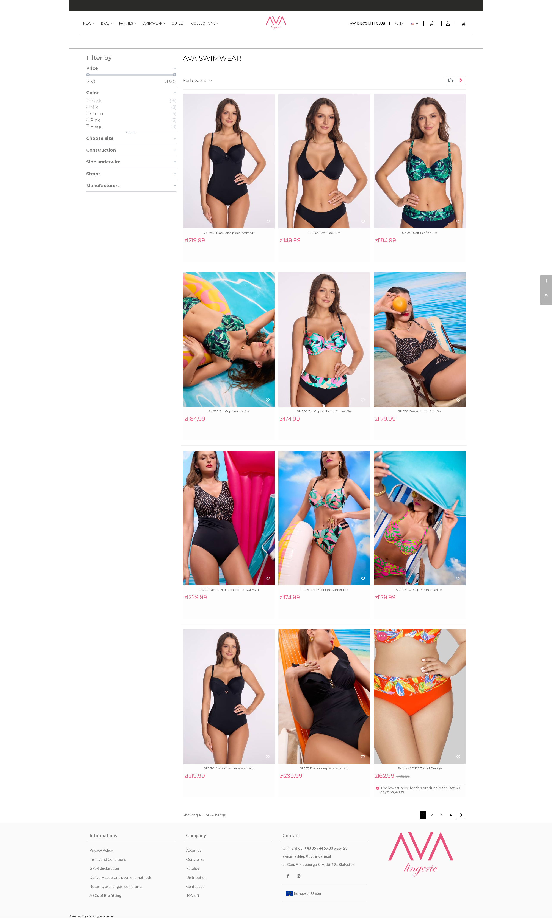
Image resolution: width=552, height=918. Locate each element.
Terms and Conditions (107, 859)
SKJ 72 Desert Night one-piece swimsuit (229, 590)
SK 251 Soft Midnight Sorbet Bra (324, 590)
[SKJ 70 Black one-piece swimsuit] (229, 696)
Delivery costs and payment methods (120, 877)
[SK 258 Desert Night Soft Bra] (420, 339)
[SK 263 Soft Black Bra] (324, 161)
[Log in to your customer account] (448, 23)
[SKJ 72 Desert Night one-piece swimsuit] (229, 518)
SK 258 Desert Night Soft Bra (419, 411)
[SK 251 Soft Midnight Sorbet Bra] (324, 518)
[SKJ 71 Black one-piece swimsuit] (324, 696)
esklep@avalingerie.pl (312, 856)
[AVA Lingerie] (276, 23)
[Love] (267, 221)
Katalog (192, 868)
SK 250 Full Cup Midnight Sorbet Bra (324, 411)
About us (193, 850)
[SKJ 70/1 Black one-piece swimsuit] (229, 161)
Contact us (195, 886)
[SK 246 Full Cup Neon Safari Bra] (420, 518)
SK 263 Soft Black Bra (324, 233)
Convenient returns (276, 5)
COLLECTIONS (203, 23)
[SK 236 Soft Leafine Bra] (420, 161)
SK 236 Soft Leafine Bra (419, 233)
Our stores (195, 859)
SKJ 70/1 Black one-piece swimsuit (229, 233)
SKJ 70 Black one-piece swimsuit (229, 768)
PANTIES (126, 23)
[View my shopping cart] (463, 23)
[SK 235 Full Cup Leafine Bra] (229, 339)
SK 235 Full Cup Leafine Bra (228, 411)
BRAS (105, 23)
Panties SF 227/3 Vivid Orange (420, 768)
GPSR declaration (104, 868)
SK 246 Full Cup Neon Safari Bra (420, 590)
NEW (87, 23)
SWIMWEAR (152, 23)
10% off (192, 895)
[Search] (432, 22)
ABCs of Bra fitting (105, 895)
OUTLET (178, 23)
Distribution (196, 877)
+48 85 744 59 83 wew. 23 (325, 848)
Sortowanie (196, 80)
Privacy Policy (101, 850)
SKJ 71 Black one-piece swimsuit (324, 768)
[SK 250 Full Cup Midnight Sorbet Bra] (324, 339)
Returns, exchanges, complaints (116, 886)
